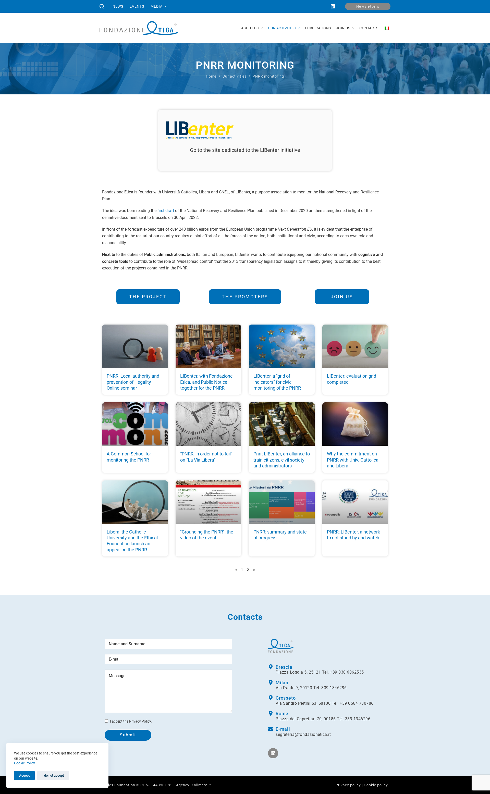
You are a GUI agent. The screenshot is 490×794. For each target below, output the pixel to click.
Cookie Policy (24, 763)
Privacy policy (348, 785)
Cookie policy (376, 785)
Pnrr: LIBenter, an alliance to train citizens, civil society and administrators (281, 459)
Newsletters (367, 6)
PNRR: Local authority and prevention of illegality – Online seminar (133, 382)
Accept (24, 775)
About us (250, 28)
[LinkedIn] (333, 6)
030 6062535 (351, 672)
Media (157, 6)
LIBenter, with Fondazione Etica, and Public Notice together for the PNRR (206, 382)
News (118, 6)
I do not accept (53, 775)
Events (137, 6)
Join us (343, 28)
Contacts (368, 28)
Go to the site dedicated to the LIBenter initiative (245, 150)
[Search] (102, 6)
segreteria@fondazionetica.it (303, 734)
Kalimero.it (201, 785)
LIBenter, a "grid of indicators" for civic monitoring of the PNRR (277, 382)
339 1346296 (334, 687)
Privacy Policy (140, 721)
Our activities (282, 28)
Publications (318, 28)
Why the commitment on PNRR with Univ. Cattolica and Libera (352, 459)
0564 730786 (361, 703)
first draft (165, 210)
